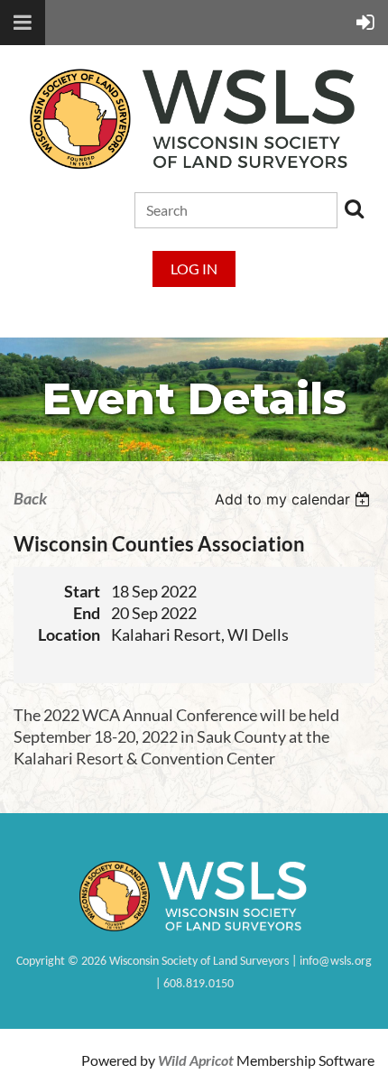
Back (30, 498)
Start (82, 591)
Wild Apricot (196, 1060)
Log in (194, 268)
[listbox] (294, 499)
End (86, 613)
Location (69, 634)
